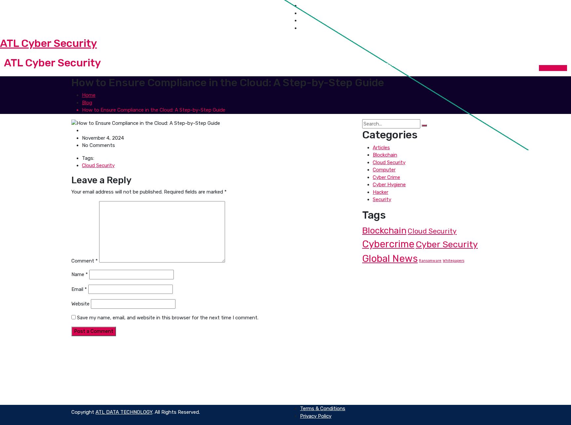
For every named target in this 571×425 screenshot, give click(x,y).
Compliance (204, 381)
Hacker (380, 192)
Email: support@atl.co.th (42, 9)
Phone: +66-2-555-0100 (119, 359)
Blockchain (385, 155)
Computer (384, 170)
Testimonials (423, 373)
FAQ (304, 366)
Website (80, 304)
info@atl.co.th (105, 366)
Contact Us (393, 64)
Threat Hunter (207, 359)
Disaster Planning (211, 396)
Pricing (417, 388)
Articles (381, 148)
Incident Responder (213, 366)
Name (79, 274)
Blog (364, 64)
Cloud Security (98, 165)
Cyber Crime (386, 177)
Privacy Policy (315, 373)
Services (316, 64)
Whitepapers (453, 261)
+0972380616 (30, 24)
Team (306, 388)
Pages (289, 64)
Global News (390, 258)
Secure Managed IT (212, 373)
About (269, 64)
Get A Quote (553, 68)
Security (382, 199)
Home (245, 64)
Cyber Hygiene (389, 185)
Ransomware (430, 261)
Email (79, 289)
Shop (343, 64)
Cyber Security (447, 244)
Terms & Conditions (322, 381)
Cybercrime (388, 244)
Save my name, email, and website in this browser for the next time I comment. (167, 318)
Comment (84, 261)
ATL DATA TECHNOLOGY (123, 412)
